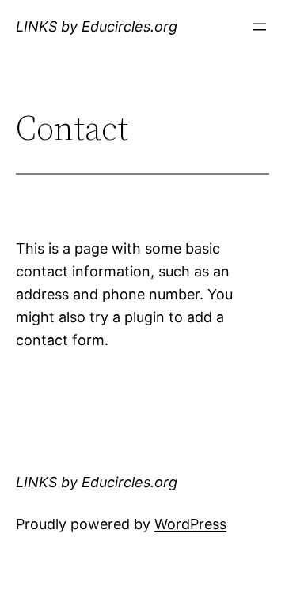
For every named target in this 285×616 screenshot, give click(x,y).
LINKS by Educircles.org (96, 26)
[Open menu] (259, 26)
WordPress (190, 524)
